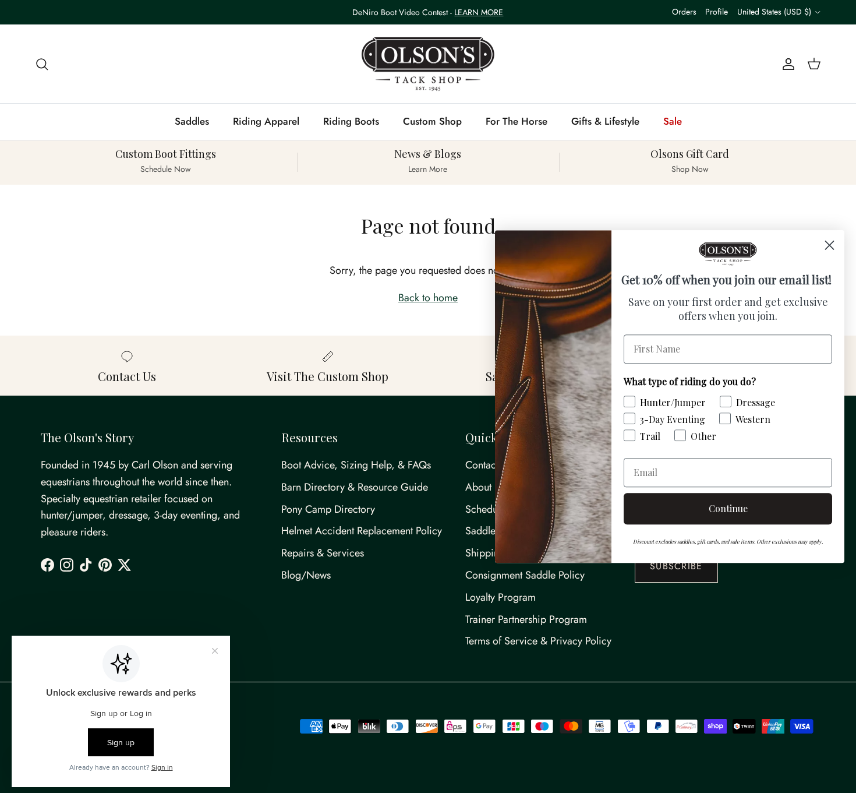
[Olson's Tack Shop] (428, 64)
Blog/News (306, 575)
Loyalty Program (500, 597)
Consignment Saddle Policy (525, 575)
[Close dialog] (829, 245)
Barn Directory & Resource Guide (354, 487)
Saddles (192, 121)
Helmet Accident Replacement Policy (361, 530)
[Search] (42, 64)
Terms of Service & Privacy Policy (538, 641)
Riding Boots (351, 121)
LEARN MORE (478, 12)
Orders (684, 11)
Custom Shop (432, 121)
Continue (728, 508)
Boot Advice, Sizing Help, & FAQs (356, 465)
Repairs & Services (322, 553)
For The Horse (516, 121)
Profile (716, 11)
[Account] (786, 64)
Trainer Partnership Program (526, 619)
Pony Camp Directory (328, 509)
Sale (672, 121)
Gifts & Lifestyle (605, 121)
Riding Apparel (266, 121)
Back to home (428, 297)
